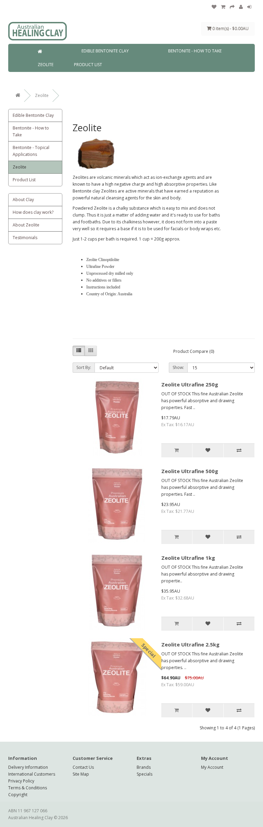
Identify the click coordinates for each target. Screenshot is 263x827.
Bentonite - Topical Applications (31, 151)
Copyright (17, 795)
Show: (178, 367)
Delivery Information (28, 767)
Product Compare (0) (193, 351)
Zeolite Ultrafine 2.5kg (190, 644)
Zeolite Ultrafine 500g (189, 471)
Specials (144, 774)
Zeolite (45, 64)
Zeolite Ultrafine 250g (189, 384)
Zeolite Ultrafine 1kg (188, 557)
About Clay (23, 199)
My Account (212, 767)
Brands (144, 767)
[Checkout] (232, 7)
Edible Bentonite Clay (105, 51)
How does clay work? (33, 212)
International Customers (31, 774)
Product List (88, 64)
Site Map (81, 774)
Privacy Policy (21, 781)
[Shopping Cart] (223, 7)
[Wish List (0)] (214, 7)
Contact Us (83, 767)
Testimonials (25, 237)
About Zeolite (26, 225)
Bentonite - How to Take (195, 51)
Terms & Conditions (27, 788)
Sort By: (83, 367)
